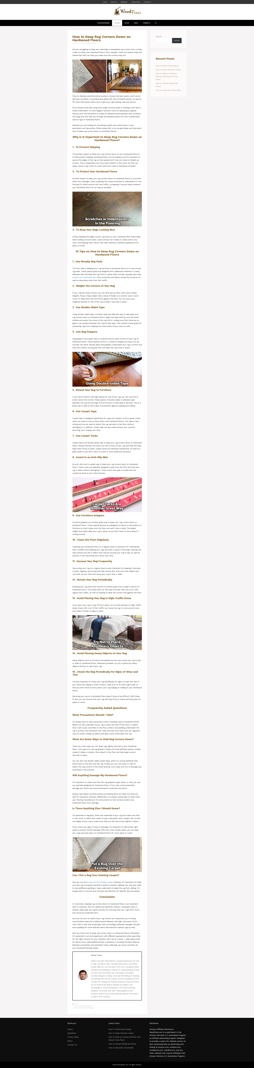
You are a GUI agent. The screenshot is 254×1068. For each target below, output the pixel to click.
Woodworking (103, 23)
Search (159, 36)
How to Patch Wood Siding (167, 66)
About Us (114, 2)
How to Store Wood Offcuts (83, 1006)
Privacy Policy (135, 2)
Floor (117, 23)
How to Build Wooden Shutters (84, 1008)
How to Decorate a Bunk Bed (168, 90)
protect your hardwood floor (84, 277)
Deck (136, 23)
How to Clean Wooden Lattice (168, 70)
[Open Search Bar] (156, 23)
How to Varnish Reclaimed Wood (122, 1044)
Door (127, 23)
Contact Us (147, 2)
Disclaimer (124, 2)
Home (105, 2)
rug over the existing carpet (101, 882)
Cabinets (146, 23)
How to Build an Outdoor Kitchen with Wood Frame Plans (167, 76)
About (70, 1041)
